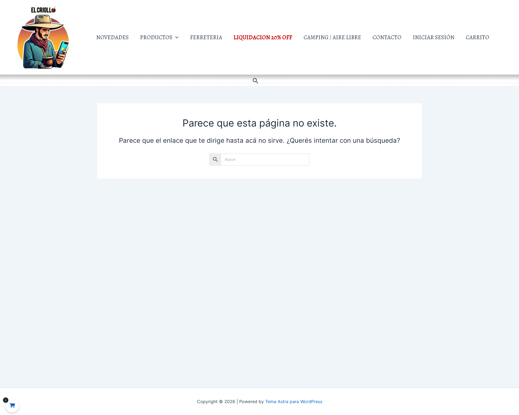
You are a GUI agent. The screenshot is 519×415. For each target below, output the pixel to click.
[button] (175, 37)
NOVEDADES (112, 37)
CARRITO (477, 37)
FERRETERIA (206, 37)
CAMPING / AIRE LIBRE (332, 37)
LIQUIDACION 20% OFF (263, 37)
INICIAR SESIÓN (433, 37)
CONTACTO (386, 37)
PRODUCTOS (156, 37)
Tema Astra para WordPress (293, 401)
